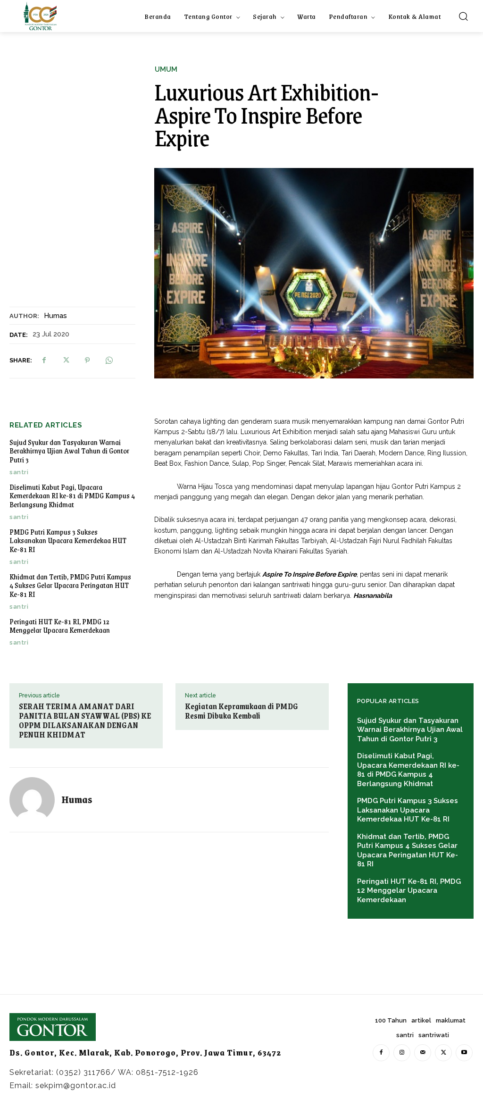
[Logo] (40, 16)
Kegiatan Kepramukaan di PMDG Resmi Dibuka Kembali (241, 711)
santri (18, 472)
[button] (463, 16)
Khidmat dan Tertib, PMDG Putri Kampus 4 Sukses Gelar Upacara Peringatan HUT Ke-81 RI (70, 585)
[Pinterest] (87, 360)
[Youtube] (464, 1052)
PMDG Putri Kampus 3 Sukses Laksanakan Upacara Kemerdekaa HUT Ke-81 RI (67, 540)
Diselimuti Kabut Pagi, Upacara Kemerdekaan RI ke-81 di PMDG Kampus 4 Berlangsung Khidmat (72, 495)
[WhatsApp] (109, 360)
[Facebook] (43, 360)
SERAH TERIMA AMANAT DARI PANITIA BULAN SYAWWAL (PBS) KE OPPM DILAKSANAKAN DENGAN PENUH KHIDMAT (85, 720)
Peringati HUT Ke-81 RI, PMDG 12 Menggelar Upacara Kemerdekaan (59, 625)
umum (166, 69)
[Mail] (422, 1052)
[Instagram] (401, 1052)
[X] (65, 360)
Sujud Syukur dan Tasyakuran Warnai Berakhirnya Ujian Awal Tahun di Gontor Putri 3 (69, 450)
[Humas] (35, 799)
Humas (55, 315)
